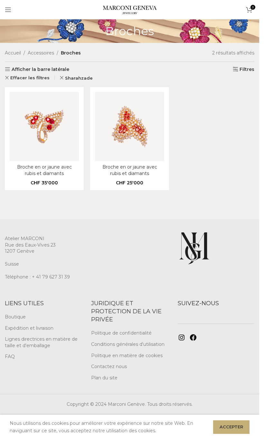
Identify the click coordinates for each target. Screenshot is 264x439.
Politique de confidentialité (121, 333)
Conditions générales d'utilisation (128, 344)
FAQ (10, 356)
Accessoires (41, 53)
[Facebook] (193, 337)
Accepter (231, 426)
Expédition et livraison (29, 328)
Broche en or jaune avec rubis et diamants (44, 170)
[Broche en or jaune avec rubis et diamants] (44, 126)
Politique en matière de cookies (127, 355)
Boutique (15, 317)
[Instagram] (181, 337)
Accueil (13, 53)
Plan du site (104, 378)
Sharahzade (79, 78)
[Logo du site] (129, 9)
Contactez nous (109, 366)
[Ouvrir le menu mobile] (8, 9)
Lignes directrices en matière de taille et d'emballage (41, 342)
